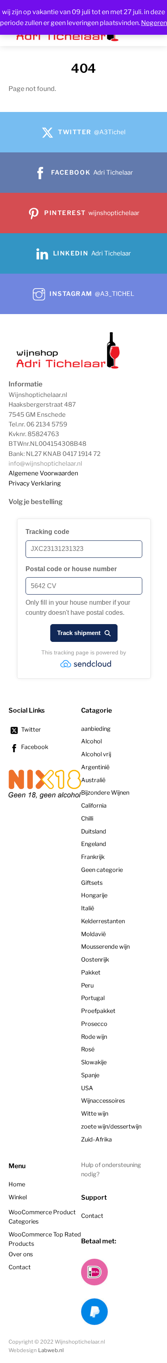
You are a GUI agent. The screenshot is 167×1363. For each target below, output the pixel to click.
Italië (87, 908)
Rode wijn (94, 1036)
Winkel (18, 1197)
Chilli (87, 818)
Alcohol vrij (96, 754)
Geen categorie (102, 870)
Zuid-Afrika (96, 1139)
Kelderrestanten (103, 921)
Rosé (87, 1049)
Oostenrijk (95, 959)
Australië (93, 780)
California (94, 805)
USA (87, 1088)
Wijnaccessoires (103, 1100)
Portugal (93, 998)
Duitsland (93, 831)
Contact (20, 1267)
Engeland (93, 844)
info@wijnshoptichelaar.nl (45, 463)
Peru (87, 985)
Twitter (30, 729)
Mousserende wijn (105, 946)
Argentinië (95, 767)
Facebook (34, 747)
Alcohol (91, 741)
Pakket (91, 972)
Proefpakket (98, 1011)
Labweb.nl (51, 1350)
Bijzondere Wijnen (105, 792)
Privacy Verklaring (35, 483)
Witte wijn (94, 1113)
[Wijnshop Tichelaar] (69, 368)
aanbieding (96, 728)
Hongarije (94, 895)
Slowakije (94, 1062)
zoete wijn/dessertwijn (111, 1126)
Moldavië (93, 934)
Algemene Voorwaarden (43, 473)
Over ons (21, 1254)
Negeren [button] (154, 23)
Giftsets (92, 882)
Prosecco (94, 1024)
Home (17, 1184)
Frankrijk (93, 857)
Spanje (90, 1075)
